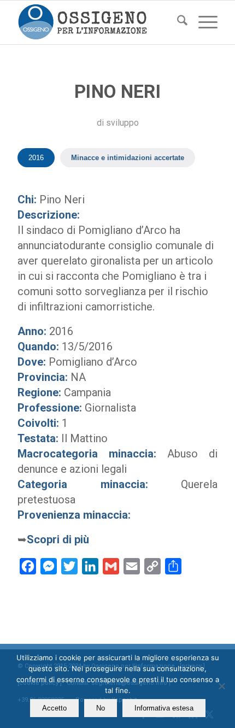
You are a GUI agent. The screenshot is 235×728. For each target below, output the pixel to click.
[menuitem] (176, 22)
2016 (36, 158)
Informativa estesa (163, 708)
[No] (221, 685)
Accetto (54, 708)
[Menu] (202, 22)
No (100, 708)
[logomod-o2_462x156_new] (97, 22)
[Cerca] (176, 22)
